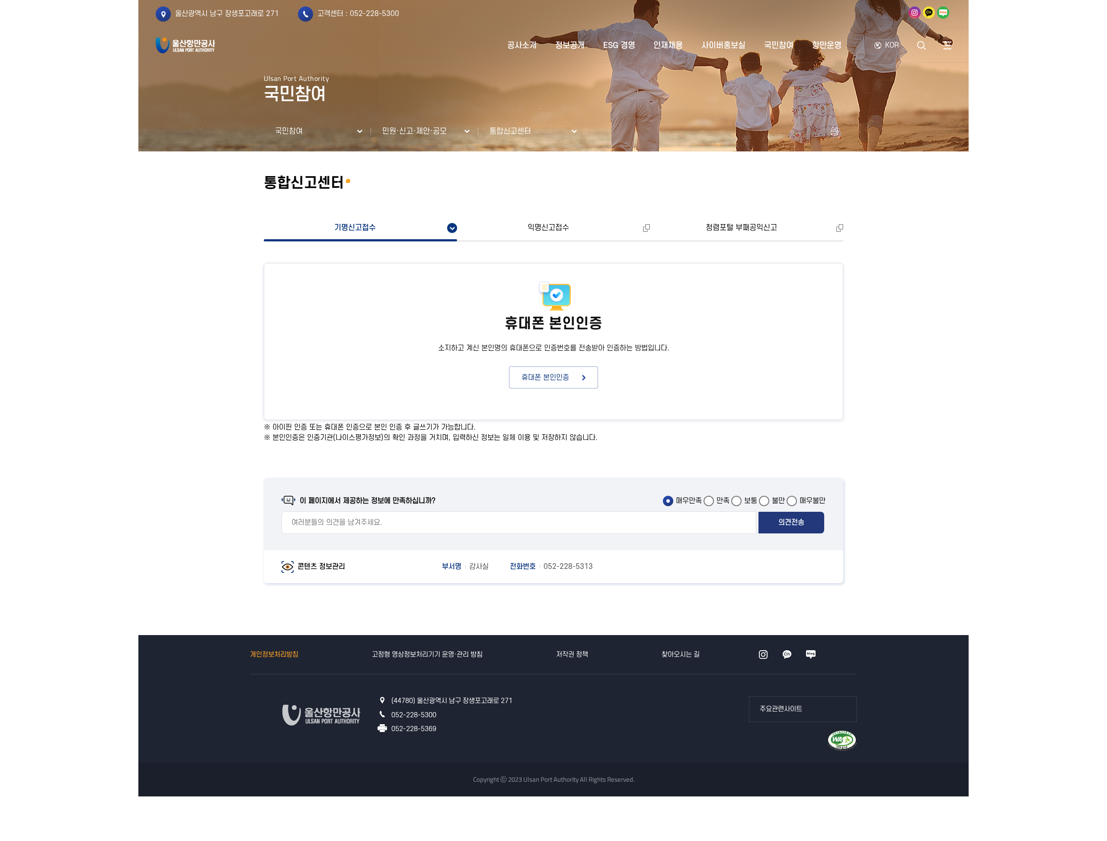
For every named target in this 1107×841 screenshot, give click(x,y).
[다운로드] (842, 740)
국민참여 (289, 131)
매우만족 (689, 501)
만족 (723, 501)
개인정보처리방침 (274, 654)
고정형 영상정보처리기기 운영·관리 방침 (427, 654)
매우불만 (812, 501)
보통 (750, 501)
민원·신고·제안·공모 (414, 131)
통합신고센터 (510, 131)
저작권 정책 (572, 654)
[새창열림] (915, 12)
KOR (892, 45)
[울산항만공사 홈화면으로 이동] (185, 45)
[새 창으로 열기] (834, 131)
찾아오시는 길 (681, 654)
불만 (778, 501)
